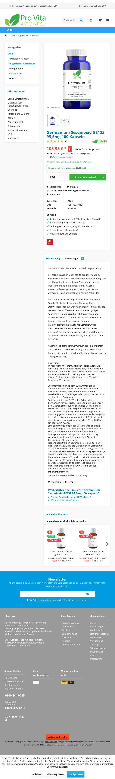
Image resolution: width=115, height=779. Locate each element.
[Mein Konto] (91, 20)
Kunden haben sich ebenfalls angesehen (66, 521)
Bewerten (55, 194)
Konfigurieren (75, 774)
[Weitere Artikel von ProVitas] (99, 141)
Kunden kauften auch (57, 514)
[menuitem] (107, 20)
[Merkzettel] (100, 20)
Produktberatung (70, 623)
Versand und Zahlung (18, 113)
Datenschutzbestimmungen (45, 600)
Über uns (12, 109)
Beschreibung (53, 258)
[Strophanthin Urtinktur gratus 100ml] (61, 538)
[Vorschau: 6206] (52, 120)
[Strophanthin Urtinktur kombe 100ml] (92, 538)
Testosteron (16, 73)
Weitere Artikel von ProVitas (64, 499)
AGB (10, 134)
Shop (10, 53)
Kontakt (11, 117)
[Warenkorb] (107, 20)
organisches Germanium (22, 63)
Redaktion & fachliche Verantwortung (69, 630)
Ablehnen (37, 774)
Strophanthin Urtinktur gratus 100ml (61, 553)
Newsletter (95, 637)
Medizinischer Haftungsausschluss (18, 104)
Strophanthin (17, 68)
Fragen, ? (69, 190)
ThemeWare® (86, 745)
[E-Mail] (50, 242)
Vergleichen (55, 186)
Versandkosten (51, 741)
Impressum (13, 138)
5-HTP (13, 78)
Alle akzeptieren (55, 774)
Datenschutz (14, 126)
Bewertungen (74, 258)
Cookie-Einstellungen (18, 98)
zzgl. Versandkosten (64, 157)
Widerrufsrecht (15, 121)
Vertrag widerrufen (17, 130)
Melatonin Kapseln (19, 58)
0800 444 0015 (15, 695)
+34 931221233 (15, 708)
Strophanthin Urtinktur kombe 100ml (93, 553)
